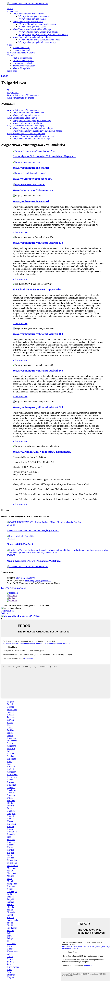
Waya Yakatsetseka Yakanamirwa (28, 21)
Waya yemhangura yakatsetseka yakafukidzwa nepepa (43, 34)
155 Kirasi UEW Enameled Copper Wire (37, 289)
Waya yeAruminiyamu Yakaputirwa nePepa (38, 32)
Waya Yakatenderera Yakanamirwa (28, 13)
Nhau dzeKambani (21, 50)
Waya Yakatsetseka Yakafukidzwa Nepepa (32, 29)
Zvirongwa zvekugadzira (24, 65)
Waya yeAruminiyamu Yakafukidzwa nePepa (39, 39)
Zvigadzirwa (12, 11)
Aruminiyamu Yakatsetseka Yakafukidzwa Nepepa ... (44, 156)
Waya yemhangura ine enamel (32, 19)
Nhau (9, 45)
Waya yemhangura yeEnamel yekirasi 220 (38, 407)
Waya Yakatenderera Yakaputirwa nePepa (32, 37)
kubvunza (17, 232)
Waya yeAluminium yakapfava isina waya (37, 24)
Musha (10, 8)
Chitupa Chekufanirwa (23, 60)
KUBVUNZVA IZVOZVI (13, 588)
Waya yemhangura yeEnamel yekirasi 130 (38, 242)
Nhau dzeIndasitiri (21, 47)
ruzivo (24, 232)
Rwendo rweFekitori (22, 63)
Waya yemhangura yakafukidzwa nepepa (37, 42)
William (4, 613)
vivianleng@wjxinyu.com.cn (38, 580)
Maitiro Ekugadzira (21, 68)
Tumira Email (7, 610)
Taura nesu (12, 71)
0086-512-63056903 (25, 578)
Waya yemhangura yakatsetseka (33, 26)
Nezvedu (11, 55)
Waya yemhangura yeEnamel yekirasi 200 (38, 370)
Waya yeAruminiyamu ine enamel (34, 16)
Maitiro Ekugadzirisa (22, 58)
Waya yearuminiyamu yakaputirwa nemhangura (42, 451)
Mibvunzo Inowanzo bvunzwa (21, 52)
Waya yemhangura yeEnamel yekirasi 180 (38, 333)
